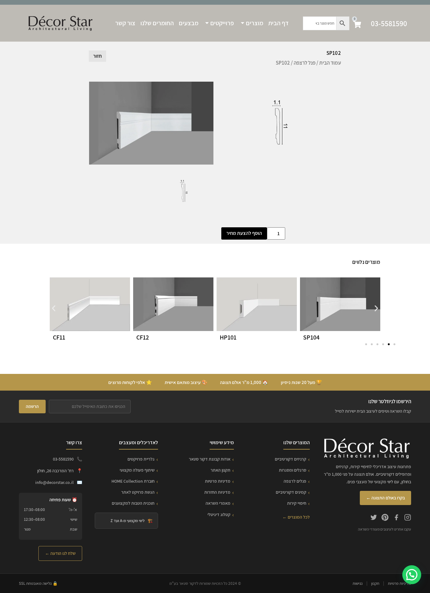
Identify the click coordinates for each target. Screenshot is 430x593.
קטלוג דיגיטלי (218, 514)
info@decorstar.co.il (54, 482)
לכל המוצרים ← (296, 517)
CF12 (142, 337)
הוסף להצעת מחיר (244, 233)
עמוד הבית (330, 62)
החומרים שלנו (157, 23)
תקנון (375, 583)
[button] (54, 308)
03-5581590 (389, 23)
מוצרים (254, 23)
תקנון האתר (220, 470)
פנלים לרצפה (295, 481)
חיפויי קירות (296, 503)
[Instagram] (407, 518)
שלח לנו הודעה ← (60, 553)
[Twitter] (373, 518)
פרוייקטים (222, 23)
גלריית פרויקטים (141, 459)
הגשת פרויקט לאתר (138, 492)
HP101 (228, 337)
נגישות (358, 583)
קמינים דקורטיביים (291, 492)
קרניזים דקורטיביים (290, 459)
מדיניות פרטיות (217, 481)
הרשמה (32, 406)
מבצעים (188, 23)
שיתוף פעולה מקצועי (137, 470)
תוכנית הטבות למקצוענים (133, 503)
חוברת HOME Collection (133, 481)
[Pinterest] (385, 518)
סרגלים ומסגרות (292, 470)
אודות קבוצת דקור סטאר (209, 459)
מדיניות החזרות (217, 492)
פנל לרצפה (304, 62)
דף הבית (278, 23)
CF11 (59, 337)
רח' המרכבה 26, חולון (55, 471)
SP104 (311, 337)
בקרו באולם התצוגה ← (385, 498)
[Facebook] (396, 518)
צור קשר (125, 23)
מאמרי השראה (218, 503)
